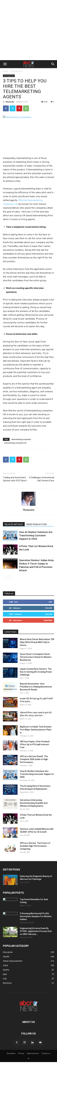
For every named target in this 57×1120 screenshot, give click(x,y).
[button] (5, 64)
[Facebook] (6, 108)
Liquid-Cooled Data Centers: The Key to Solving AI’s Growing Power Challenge (36, 672)
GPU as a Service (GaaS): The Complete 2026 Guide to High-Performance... (34, 759)
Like (50, 602)
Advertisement (33, 1053)
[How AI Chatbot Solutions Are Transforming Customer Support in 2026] (10, 535)
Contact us (46, 1053)
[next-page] (9, 578)
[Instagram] (24, 1042)
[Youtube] (40, 1042)
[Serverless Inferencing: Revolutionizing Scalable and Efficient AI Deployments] (10, 804)
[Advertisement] (28, 30)
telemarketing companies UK (15, 443)
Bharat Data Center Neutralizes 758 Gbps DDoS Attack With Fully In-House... (37, 642)
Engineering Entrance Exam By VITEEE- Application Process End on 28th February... (36, 931)
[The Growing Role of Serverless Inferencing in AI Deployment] (10, 790)
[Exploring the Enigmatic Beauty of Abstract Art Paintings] (10, 880)
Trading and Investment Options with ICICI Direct (15, 479)
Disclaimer (11, 1053)
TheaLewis (10, 102)
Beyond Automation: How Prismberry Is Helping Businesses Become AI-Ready (36, 687)
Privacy (21, 1053)
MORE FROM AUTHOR (36, 524)
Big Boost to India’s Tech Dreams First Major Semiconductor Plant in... (35, 730)
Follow (48, 608)
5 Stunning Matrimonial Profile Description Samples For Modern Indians (36, 916)
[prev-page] (5, 578)
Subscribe (48, 620)
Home (5, 71)
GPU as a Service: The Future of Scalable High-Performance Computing (35, 846)
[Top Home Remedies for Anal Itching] (10, 903)
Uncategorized (17, 71)
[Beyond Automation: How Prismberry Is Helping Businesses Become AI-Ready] (10, 687)
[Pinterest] (19, 108)
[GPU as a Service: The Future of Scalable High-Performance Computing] (10, 847)
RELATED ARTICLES (14, 524)
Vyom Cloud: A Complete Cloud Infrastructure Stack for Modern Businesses (35, 657)
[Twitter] (12, 108)
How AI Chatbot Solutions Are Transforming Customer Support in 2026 (35, 535)
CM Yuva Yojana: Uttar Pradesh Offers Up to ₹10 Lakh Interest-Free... (35, 744)
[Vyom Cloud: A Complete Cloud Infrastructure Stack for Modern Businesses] (10, 658)
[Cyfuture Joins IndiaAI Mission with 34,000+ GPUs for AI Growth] (10, 832)
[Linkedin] (32, 1042)
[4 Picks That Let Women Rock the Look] (10, 550)
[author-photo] (28, 505)
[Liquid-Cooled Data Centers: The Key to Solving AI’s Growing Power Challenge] (10, 672)
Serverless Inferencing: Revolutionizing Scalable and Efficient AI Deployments (34, 803)
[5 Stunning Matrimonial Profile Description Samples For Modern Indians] (10, 917)
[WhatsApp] (26, 108)
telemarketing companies (21, 439)
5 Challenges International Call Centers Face (41, 479)
